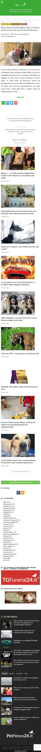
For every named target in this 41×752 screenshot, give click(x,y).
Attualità (9, 19)
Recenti (11, 673)
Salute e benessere (9, 544)
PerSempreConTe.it (21, 751)
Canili (5, 514)
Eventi (23, 24)
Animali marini (7, 508)
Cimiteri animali (8, 518)
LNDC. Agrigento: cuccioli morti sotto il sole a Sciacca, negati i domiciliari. (19, 319)
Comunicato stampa (9, 520)
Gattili (5, 530)
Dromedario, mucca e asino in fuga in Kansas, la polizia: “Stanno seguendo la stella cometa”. (20, 130)
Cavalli (5, 516)
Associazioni (7, 510)
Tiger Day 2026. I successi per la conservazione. (20, 353)
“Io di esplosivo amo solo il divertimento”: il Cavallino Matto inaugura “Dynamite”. (18, 283)
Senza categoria (8, 546)
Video (5, 558)
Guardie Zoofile (8, 532)
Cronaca (15, 24)
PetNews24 (6, 34)
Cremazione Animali (9, 522)
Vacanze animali (8, 554)
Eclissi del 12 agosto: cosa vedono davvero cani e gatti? (20, 248)
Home (2, 19)
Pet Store (6, 538)
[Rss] (22, 493)
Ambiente (6, 506)
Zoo (4, 560)
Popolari (4, 673)
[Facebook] (18, 493)
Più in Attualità (19, 143)
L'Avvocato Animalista (9, 534)
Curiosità (6, 526)
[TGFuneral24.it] (20, 571)
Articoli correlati (20, 140)
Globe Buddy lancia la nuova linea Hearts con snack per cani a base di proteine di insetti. (18, 212)
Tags (26, 673)
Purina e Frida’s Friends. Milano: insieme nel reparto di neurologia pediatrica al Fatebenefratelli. (18, 424)
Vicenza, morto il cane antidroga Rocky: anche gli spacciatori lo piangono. (20, 118)
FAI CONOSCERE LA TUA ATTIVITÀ (20, 482)
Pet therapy (6, 540)
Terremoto (6, 552)
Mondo (5, 536)
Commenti (19, 673)
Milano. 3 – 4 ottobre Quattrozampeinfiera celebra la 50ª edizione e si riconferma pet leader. (17, 175)
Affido (5, 502)
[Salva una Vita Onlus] (20, 592)
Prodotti (5, 542)
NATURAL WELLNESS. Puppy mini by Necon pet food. (19, 388)
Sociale (5, 548)
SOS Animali (7, 550)
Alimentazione (7, 504)
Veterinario (6, 556)
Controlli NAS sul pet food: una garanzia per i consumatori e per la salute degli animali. (18, 461)
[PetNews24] (20, 2)
